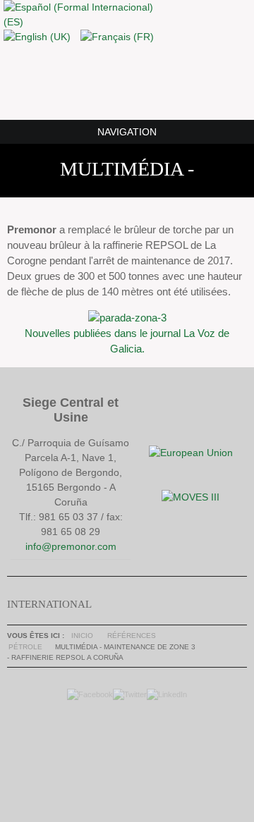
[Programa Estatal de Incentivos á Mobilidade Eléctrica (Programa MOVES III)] (190, 497)
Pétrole (25, 647)
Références (131, 635)
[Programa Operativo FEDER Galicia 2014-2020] (191, 452)
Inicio (82, 635)
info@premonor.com (70, 546)
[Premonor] (127, 81)
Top (123, 751)
